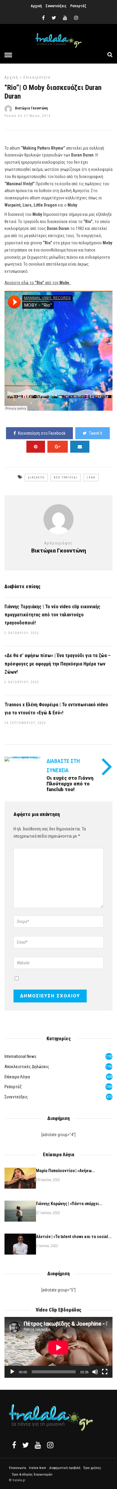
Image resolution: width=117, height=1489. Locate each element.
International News (20, 1056)
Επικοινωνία (17, 1468)
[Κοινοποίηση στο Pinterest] (35, 447)
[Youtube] (65, 18)
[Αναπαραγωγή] (12, 1372)
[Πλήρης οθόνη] (105, 1372)
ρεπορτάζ (13, 1086)
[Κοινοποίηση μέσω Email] (79, 447)
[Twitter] (25, 1445)
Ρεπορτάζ (78, 6)
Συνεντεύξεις (56, 6)
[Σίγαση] (95, 1372)
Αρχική (36, 6)
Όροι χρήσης (92, 1468)
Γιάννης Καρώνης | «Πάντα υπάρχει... (69, 1203)
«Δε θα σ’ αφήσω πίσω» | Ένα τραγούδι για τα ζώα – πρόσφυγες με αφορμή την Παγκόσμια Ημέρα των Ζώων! (57, 664)
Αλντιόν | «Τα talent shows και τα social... (74, 1236)
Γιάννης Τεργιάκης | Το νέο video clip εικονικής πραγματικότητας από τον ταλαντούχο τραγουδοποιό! (52, 615)
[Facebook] (14, 1445)
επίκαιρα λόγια (17, 1076)
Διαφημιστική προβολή (64, 1468)
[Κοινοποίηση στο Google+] (57, 447)
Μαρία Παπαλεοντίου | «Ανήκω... (65, 1170)
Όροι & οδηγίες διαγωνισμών (32, 1474)
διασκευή (36, 477)
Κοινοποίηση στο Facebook (41, 433)
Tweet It (95, 433)
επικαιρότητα (37, 77)
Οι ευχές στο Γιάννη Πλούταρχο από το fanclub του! (69, 783)
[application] (58, 1347)
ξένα (91, 477)
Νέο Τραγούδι (66, 477)
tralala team (37, 1468)
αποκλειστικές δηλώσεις (26, 1066)
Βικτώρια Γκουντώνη (31, 108)
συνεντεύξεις (16, 1096)
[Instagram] (76, 18)
